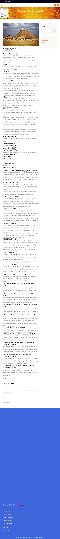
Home (21, 14)
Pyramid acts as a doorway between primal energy (17, 121)
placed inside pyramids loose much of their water (17, 98)
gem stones (14, 69)
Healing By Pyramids (10, 49)
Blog (44, 42)
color (19, 216)
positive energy (21, 74)
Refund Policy (7, 514)
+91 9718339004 (6, 1)
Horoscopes (46, 46)
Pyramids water (22, 91)
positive (37, 76)
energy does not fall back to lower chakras (28, 213)
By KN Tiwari (7, 50)
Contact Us (6, 530)
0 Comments (16, 50)
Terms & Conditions (8, 517)
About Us (6, 527)
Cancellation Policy (8, 520)
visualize (20, 187)
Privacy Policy (7, 511)
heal (17, 93)
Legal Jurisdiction (8, 523)
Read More (5, 378)
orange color (30, 201)
